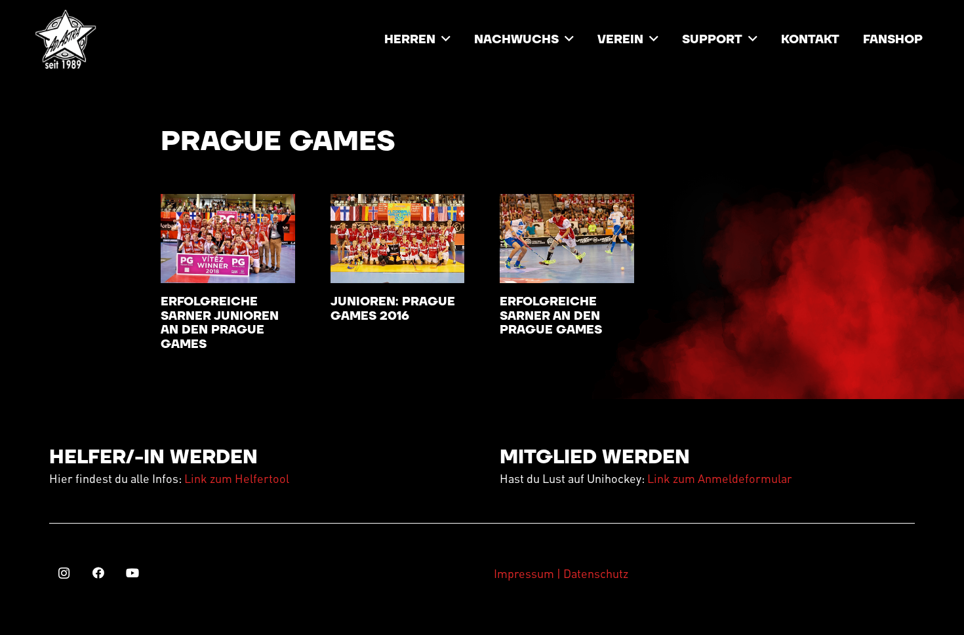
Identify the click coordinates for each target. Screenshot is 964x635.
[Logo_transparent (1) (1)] (66, 39)
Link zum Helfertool (236, 478)
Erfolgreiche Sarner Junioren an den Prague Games (220, 323)
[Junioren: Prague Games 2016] (398, 238)
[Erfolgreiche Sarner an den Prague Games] (567, 238)
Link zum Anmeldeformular (719, 478)
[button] (446, 39)
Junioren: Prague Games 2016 (393, 309)
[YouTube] (132, 573)
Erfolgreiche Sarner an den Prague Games (551, 315)
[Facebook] (98, 573)
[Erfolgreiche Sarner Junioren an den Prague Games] (228, 238)
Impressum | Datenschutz (561, 573)
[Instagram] (64, 573)
